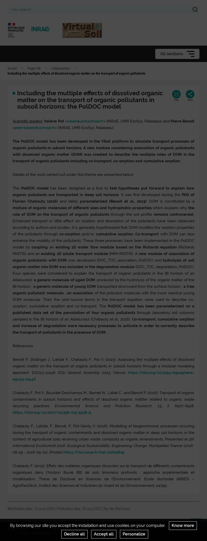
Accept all (104, 534)
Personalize (134, 534)
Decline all (74, 534)
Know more (183, 525)
